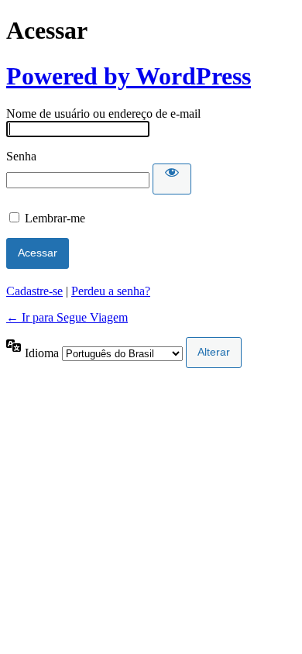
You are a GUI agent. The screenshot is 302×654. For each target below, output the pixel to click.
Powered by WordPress (128, 76)
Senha (21, 156)
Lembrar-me (55, 218)
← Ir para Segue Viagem (67, 317)
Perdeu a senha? (110, 291)
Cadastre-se (34, 291)
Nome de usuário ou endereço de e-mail (103, 113)
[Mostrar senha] (172, 179)
